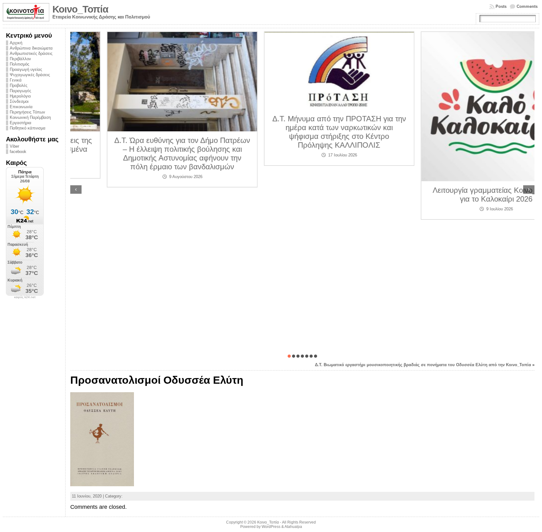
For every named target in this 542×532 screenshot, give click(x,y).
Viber (14, 146)
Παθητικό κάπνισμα (27, 128)
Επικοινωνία (21, 106)
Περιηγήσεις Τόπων (27, 112)
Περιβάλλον (20, 58)
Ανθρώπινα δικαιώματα (31, 48)
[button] (289, 356)
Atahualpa (293, 526)
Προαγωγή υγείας (26, 69)
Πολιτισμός (19, 64)
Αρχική (16, 42)
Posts (501, 6)
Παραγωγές (20, 90)
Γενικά (16, 80)
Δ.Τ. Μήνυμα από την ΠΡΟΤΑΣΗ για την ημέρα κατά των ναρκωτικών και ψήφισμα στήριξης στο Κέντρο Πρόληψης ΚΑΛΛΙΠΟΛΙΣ (302, 131)
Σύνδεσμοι (19, 101)
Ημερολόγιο (20, 96)
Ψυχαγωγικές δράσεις (30, 74)
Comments (527, 6)
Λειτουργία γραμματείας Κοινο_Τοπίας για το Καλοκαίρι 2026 (459, 194)
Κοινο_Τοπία (80, 9)
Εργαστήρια (20, 122)
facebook (18, 151)
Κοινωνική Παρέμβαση (30, 117)
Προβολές (18, 85)
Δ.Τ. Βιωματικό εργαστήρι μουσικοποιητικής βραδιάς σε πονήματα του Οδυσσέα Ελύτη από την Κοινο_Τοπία (423, 364)
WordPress (271, 526)
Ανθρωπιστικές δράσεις (31, 53)
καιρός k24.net (24, 297)
